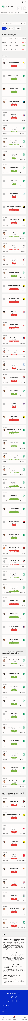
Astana (23, 198)
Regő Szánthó (14, 587)
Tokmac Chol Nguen (14, 62)
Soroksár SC (5, 80)
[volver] (2, 2)
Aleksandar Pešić (14, 455)
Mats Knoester (14, 259)
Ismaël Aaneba (14, 232)
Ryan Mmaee (14, 311)
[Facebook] (8, 1001)
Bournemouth (22, 806)
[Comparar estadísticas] (23, 2)
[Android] (12, 997)
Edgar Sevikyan (14, 167)
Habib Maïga (14, 154)
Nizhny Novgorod (6, 172)
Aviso (3, 1011)
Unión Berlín (23, 873)
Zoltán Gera (14, 895)
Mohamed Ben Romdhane (14, 429)
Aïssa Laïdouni (14, 868)
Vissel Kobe (23, 251)
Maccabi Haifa (5, 540)
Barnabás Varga (14, 442)
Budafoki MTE (22, 526)
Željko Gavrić (14, 482)
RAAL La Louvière (21, 927)
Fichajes (11, 12)
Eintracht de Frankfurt (21, 860)
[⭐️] (25, 2)
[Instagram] (16, 1001)
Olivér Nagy (14, 403)
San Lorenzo (22, 343)
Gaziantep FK (22, 566)
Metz (4, 159)
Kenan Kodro (14, 180)
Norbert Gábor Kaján (14, 298)
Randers (4, 513)
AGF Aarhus (23, 264)
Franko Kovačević (14, 660)
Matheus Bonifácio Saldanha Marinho (16, 814)
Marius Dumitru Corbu (14, 727)
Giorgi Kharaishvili (14, 101)
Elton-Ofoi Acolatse (14, 740)
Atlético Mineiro (6, 719)
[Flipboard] (19, 1001)
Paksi (4, 448)
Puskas (4, 93)
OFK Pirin (4, 645)
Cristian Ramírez (14, 390)
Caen (4, 618)
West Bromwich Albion (21, 900)
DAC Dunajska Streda (7, 487)
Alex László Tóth (14, 141)
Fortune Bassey (14, 364)
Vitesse (23, 212)
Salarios (17, 12)
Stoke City (23, 887)
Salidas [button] (11, 28)
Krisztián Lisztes (14, 855)
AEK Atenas (23, 846)
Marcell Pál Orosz (14, 521)
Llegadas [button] (18, 28)
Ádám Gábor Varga (14, 469)
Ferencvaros (5, 67)
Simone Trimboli (14, 324)
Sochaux (4, 238)
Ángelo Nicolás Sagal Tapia (14, 560)
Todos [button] (4, 28)
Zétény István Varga (14, 219)
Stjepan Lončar (14, 193)
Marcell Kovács (14, 600)
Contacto (4, 1008)
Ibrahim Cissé (14, 613)
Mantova (23, 330)
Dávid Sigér (14, 114)
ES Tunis (4, 435)
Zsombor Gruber (14, 88)
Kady (14, 700)
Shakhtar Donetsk (22, 914)
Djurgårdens (23, 67)
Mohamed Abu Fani (14, 534)
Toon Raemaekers (14, 780)
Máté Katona (14, 416)
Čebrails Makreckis (14, 639)
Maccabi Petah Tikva (21, 369)
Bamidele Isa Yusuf (14, 673)
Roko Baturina (14, 377)
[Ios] (16, 997)
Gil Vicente (23, 382)
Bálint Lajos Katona (14, 574)
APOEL (4, 732)
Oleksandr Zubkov (14, 908)
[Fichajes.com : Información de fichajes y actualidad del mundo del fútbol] (14, 994)
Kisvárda (23, 605)
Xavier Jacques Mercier (14, 351)
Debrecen (5, 133)
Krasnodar (5, 395)
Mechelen (5, 786)
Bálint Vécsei (14, 246)
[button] (3, 23)
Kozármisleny (5, 277)
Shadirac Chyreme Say (14, 75)
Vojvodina (4, 678)
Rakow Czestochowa (21, 631)
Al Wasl (24, 820)
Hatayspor (23, 553)
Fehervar (23, 120)
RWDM (24, 356)
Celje (4, 665)
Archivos (4, 1014)
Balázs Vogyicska (14, 272)
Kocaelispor (23, 107)
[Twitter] (12, 1001)
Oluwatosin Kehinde (14, 508)
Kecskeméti (23, 408)
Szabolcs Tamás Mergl (14, 285)
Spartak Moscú (22, 833)
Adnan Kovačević (14, 626)
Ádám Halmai (14, 495)
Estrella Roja (5, 461)
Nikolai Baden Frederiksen (14, 206)
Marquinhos (14, 713)
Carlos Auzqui (14, 337)
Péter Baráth (14, 127)
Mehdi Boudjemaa (14, 547)
